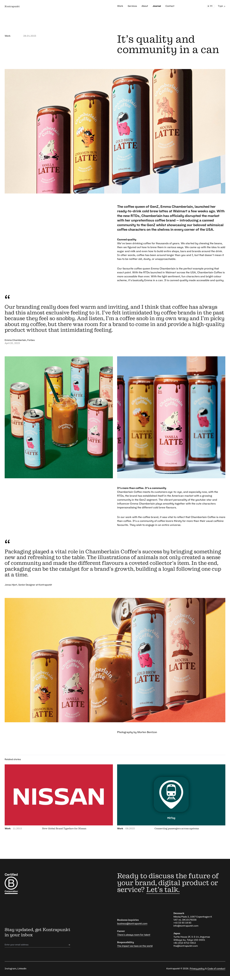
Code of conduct (216, 968)
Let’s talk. (163, 889)
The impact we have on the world (135, 946)
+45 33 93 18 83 (182, 923)
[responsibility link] (21, 883)
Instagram (10, 968)
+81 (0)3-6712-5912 (184, 943)
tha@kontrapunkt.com (185, 946)
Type (220, 6)
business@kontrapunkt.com (132, 923)
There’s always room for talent (133, 935)
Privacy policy (197, 968)
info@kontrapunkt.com (185, 926)
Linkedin (21, 968)
